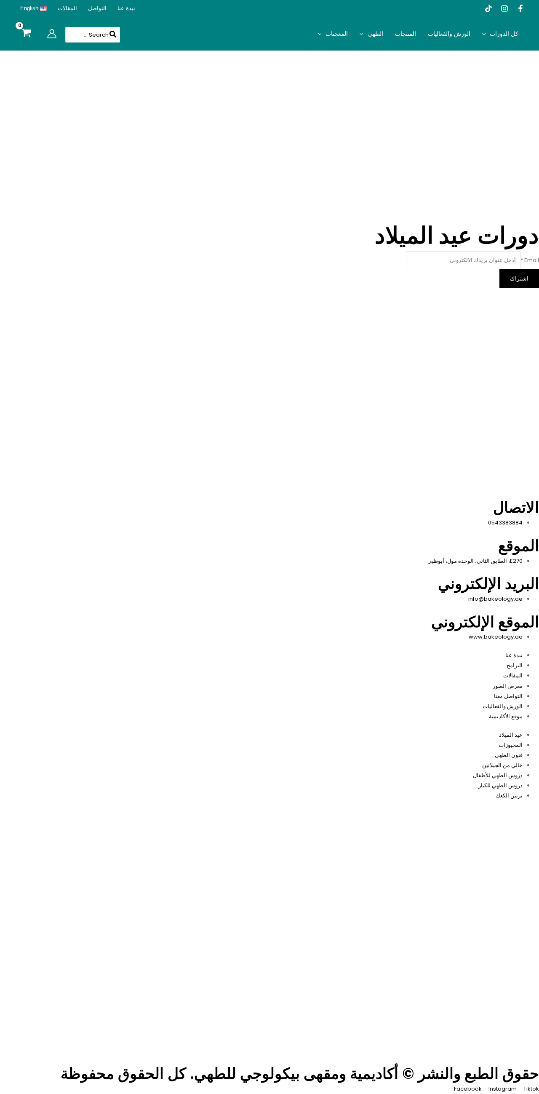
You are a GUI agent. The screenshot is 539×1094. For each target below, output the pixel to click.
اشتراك (519, 278)
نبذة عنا (126, 8)
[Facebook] (520, 8)
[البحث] (112, 35)
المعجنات (337, 33)
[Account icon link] (52, 34)
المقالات (67, 8)
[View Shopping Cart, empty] (26, 34)
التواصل (97, 8)
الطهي (375, 33)
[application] (486, 34)
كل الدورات (504, 33)
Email (529, 260)
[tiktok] (488, 8)
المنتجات (405, 33)
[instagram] (504, 8)
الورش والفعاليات (449, 33)
